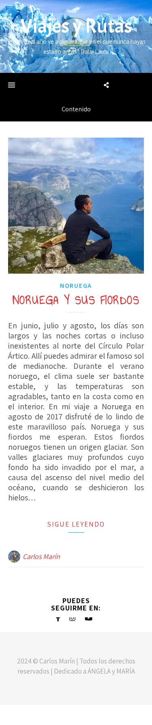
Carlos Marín (41, 556)
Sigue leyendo (76, 524)
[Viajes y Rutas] (76, 36)
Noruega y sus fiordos (76, 300)
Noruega (76, 285)
